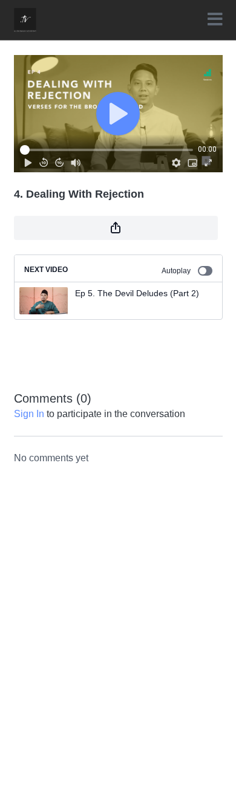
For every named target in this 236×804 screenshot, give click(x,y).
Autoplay (176, 271)
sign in (29, 414)
